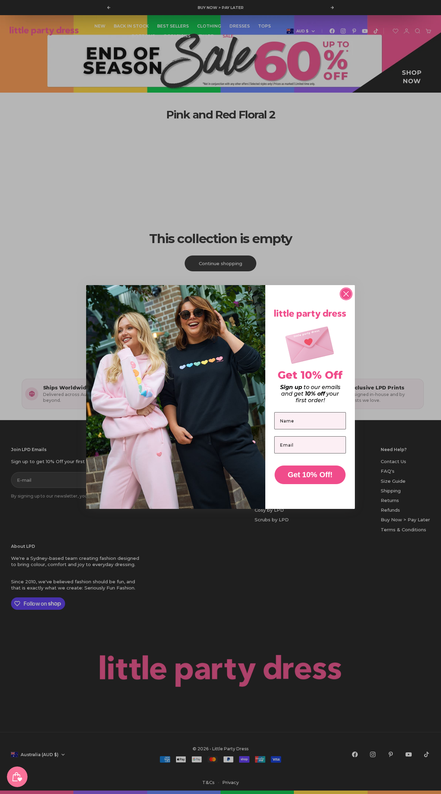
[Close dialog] (346, 294)
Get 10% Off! (310, 474)
